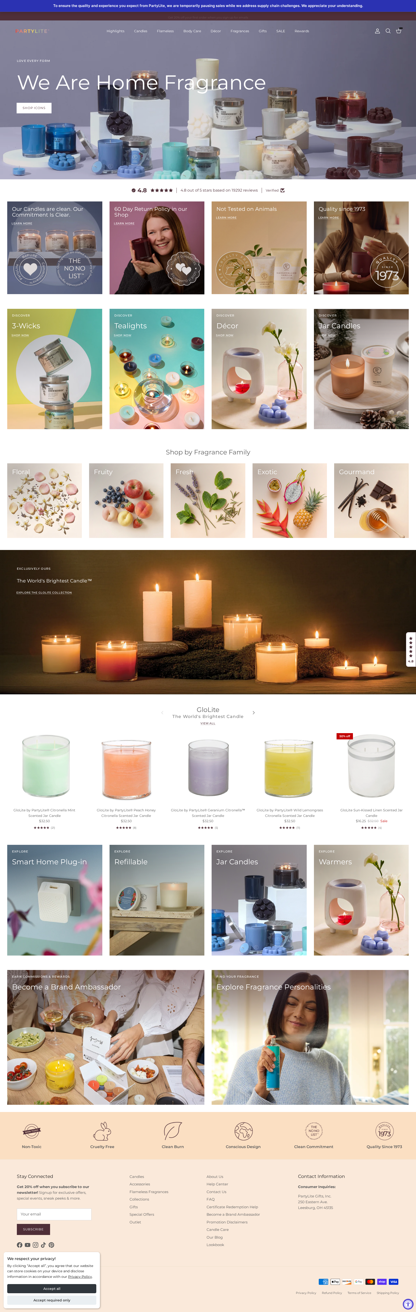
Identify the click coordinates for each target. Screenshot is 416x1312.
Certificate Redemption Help (232, 1207)
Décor (216, 31)
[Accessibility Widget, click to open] (408, 1304)
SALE (280, 31)
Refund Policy (332, 1293)
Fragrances (240, 31)
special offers (218, 18)
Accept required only (51, 1300)
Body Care (192, 31)
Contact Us (216, 1191)
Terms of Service (359, 1293)
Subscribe (33, 1229)
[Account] (376, 31)
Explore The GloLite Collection (44, 592)
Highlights (115, 31)
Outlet (135, 1222)
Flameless (165, 31)
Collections (139, 1199)
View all (208, 723)
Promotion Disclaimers (227, 1222)
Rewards (302, 31)
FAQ (211, 1199)
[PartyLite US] (32, 31)
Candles (140, 31)
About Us (215, 1176)
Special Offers (142, 1214)
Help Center (217, 1184)
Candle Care (218, 1229)
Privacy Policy (80, 1276)
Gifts (263, 31)
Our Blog (215, 1237)
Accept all (51, 1288)
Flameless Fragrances (149, 1191)
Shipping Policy (388, 1293)
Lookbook (215, 1244)
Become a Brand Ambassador (233, 1214)
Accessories (140, 1184)
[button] (411, 649)
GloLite (208, 709)
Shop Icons (34, 108)
